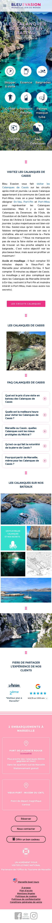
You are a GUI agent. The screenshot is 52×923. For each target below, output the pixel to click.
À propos (26, 887)
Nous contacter (26, 828)
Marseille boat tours (28, 882)
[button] (26, 399)
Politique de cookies (26, 896)
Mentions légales (26, 893)
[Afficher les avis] (46, 698)
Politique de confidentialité (26, 899)
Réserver (26, 818)
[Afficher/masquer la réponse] (45, 399)
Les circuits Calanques (26, 304)
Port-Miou (44, 201)
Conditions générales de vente (26, 902)
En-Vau (18, 201)
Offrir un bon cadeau (27, 839)
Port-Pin (28, 201)
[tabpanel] (25, 351)
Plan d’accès (25, 890)
